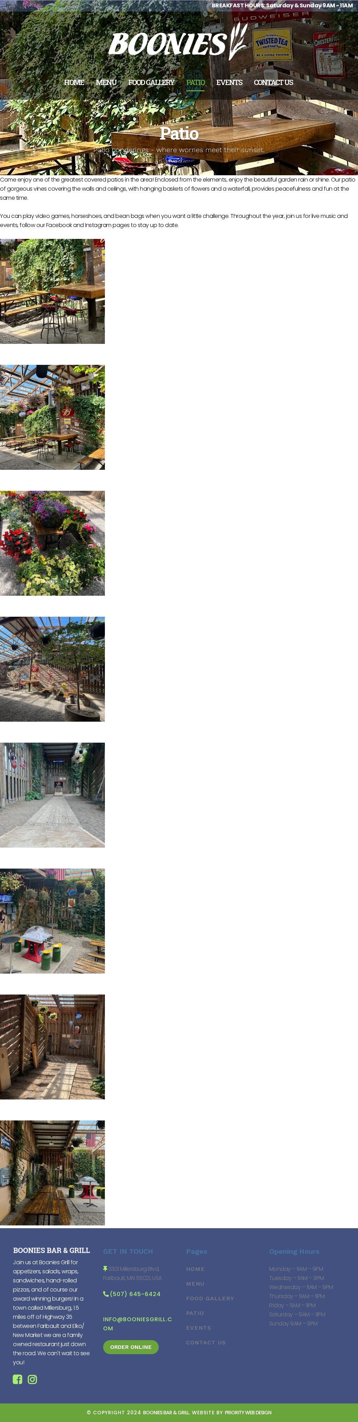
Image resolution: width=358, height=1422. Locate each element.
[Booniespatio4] (52, 1098)
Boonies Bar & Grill (166, 1412)
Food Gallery (210, 1298)
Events (198, 1327)
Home (195, 1269)
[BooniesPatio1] (52, 1223)
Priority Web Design (248, 1412)
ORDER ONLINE (131, 1347)
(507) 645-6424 (135, 1294)
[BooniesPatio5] (52, 594)
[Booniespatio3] (52, 720)
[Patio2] (52, 468)
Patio (195, 1313)
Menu (195, 1283)
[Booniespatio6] (52, 972)
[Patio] (52, 342)
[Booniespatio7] (52, 846)
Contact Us (206, 1342)
